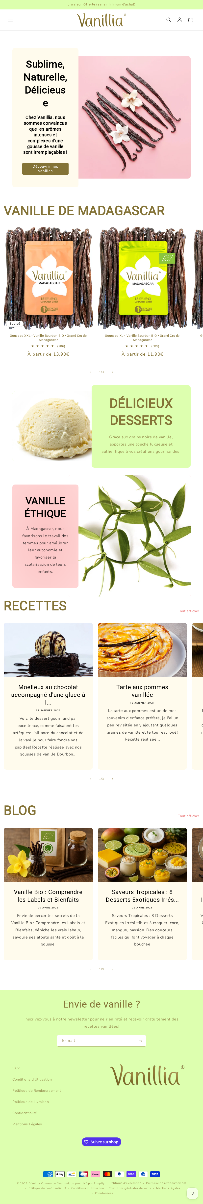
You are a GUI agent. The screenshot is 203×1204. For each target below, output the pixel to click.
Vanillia (34, 1183)
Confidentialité (24, 1113)
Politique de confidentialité (47, 1188)
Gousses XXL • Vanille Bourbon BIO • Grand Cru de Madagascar (48, 338)
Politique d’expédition (125, 1183)
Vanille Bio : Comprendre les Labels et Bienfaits (48, 896)
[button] (10, 19)
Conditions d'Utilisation (32, 1079)
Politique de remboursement (166, 1183)
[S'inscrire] (140, 1041)
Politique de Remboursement (36, 1090)
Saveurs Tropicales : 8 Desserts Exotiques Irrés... (142, 896)
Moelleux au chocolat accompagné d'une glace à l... (48, 695)
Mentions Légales (27, 1124)
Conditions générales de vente (130, 1188)
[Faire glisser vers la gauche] (90, 372)
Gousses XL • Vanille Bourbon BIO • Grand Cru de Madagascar (142, 338)
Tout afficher (188, 611)
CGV (16, 1068)
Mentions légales (168, 1188)
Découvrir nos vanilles (45, 168)
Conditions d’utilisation (87, 1188)
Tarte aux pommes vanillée (142, 691)
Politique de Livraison (30, 1101)
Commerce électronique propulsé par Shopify (73, 1183)
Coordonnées (104, 1193)
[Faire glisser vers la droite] (112, 372)
